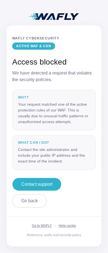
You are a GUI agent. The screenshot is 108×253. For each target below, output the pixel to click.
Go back (29, 200)
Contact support (36, 184)
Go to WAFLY (42, 226)
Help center (67, 226)
